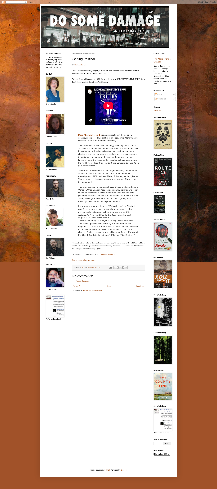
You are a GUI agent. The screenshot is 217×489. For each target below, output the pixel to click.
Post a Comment (82, 281)
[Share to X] (120, 267)
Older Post (140, 286)
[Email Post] (110, 267)
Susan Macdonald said (108, 254)
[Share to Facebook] (123, 267)
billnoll (107, 470)
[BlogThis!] (117, 267)
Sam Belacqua (81, 64)
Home (109, 286)
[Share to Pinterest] (126, 267)
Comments (161, 99)
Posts (159, 94)
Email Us (157, 111)
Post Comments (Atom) (92, 290)
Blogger (124, 470)
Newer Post (77, 286)
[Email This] (114, 267)
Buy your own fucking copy (83, 260)
